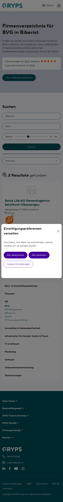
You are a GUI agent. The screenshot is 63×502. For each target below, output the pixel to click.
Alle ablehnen (39, 255)
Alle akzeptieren (15, 255)
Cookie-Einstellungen (18, 264)
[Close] (58, 231)
